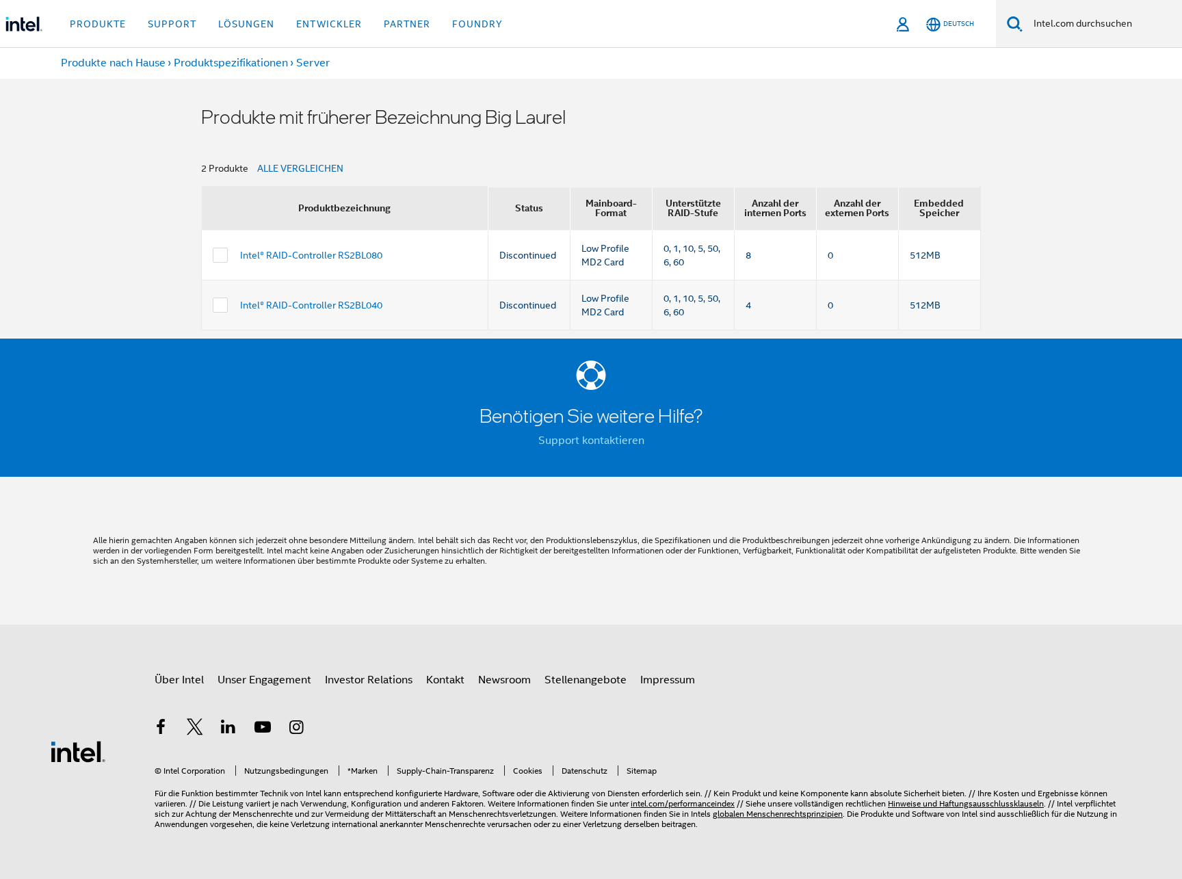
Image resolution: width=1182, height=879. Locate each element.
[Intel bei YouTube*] (262, 729)
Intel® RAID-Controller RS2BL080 (311, 255)
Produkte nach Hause (113, 63)
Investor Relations (368, 680)
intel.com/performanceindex (683, 803)
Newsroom (504, 680)
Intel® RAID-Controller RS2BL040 (311, 305)
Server (313, 63)
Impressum (667, 680)
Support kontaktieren (591, 440)
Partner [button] (407, 24)
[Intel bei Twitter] (195, 729)
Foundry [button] (477, 24)
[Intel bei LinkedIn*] (228, 729)
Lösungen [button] (246, 24)
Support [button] (172, 24)
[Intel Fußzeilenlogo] (78, 751)
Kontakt (445, 680)
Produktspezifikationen (231, 63)
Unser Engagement (264, 680)
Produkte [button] (98, 24)
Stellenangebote (585, 680)
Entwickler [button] (329, 24)
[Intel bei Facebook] (160, 729)
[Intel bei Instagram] (296, 729)
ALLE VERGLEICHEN (300, 168)
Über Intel (179, 680)
